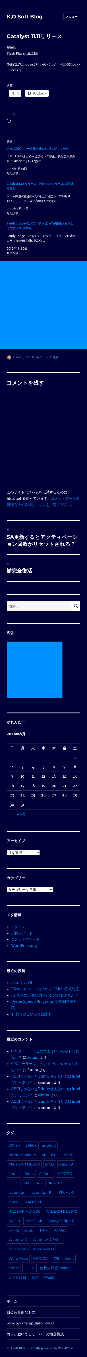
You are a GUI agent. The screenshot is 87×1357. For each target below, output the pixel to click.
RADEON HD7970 (61, 1211)
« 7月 (21, 814)
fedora (14, 1174)
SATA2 (13, 1230)
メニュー (72, 16)
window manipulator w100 (30, 1323)
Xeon (69, 1258)
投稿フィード (22, 933)
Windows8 (18, 1249)
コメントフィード (25, 939)
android (49, 1145)
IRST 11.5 (56, 1183)
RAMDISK (33, 1221)
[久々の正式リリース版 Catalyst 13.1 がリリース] (41, 161)
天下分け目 (17, 1277)
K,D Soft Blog (25, 16)
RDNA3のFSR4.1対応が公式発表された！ (44, 995)
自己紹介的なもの (21, 1312)
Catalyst (66, 1164)
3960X (31, 1145)
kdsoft (17, 357)
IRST (40, 1183)
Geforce (46, 1174)
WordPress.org (24, 945)
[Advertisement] (43, 305)
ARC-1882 (49, 1155)
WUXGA (40, 1258)
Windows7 (17, 1240)
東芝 (35, 1277)
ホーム (12, 1301)
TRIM (44, 1230)
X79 (56, 1258)
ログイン (18, 926)
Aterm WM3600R (24, 1164)
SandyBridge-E (61, 1221)
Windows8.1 (43, 1249)
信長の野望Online (55, 1268)
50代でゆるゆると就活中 (31, 1014)
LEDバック (65, 1192)
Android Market (22, 1155)
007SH (14, 1145)
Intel (26, 1183)
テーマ (29, 1268)
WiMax (60, 1230)
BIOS (49, 1164)
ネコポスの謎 (22, 982)
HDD (12, 1183)
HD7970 (65, 1174)
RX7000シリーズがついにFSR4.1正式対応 (45, 989)
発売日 (49, 1277)
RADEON (33, 1202)
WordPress (18, 1258)
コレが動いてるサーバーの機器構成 (35, 1334)
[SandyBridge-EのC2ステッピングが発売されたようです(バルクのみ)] (41, 238)
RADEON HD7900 (24, 1211)
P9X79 (14, 1202)
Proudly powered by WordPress (51, 1348)
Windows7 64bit (47, 1240)
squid (29, 1230)
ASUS (68, 1155)
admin (33, 1057)
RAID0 (14, 1221)
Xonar (13, 1268)
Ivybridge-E (41, 1192)
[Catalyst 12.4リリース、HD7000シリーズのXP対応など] (41, 198)
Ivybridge (16, 1192)
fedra (29, 1174)
